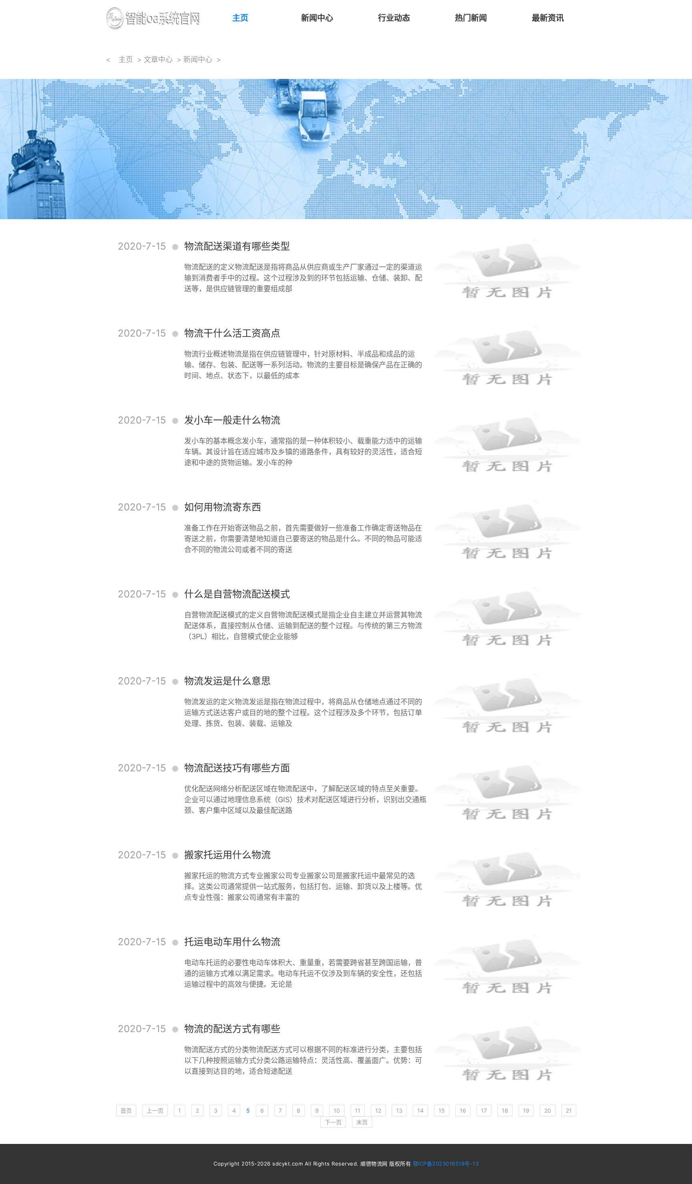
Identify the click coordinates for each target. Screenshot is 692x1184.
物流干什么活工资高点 (232, 333)
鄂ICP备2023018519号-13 (446, 1163)
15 (442, 1110)
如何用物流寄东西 (222, 507)
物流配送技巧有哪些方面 (237, 768)
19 (526, 1110)
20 (547, 1110)
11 (357, 1110)
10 (337, 1110)
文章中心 (158, 59)
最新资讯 (548, 18)
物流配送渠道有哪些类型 (237, 246)
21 (569, 1110)
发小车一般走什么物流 (232, 420)
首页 (126, 1110)
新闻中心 (317, 18)
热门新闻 (471, 18)
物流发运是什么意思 (227, 681)
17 (484, 1110)
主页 (240, 18)
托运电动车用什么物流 (232, 942)
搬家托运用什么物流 (227, 855)
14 (420, 1110)
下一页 (333, 1122)
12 (378, 1110)
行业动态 (394, 18)
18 (505, 1110)
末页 (362, 1122)
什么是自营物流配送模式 (237, 594)
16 (463, 1110)
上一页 (155, 1110)
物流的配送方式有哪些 (232, 1029)
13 (399, 1110)
